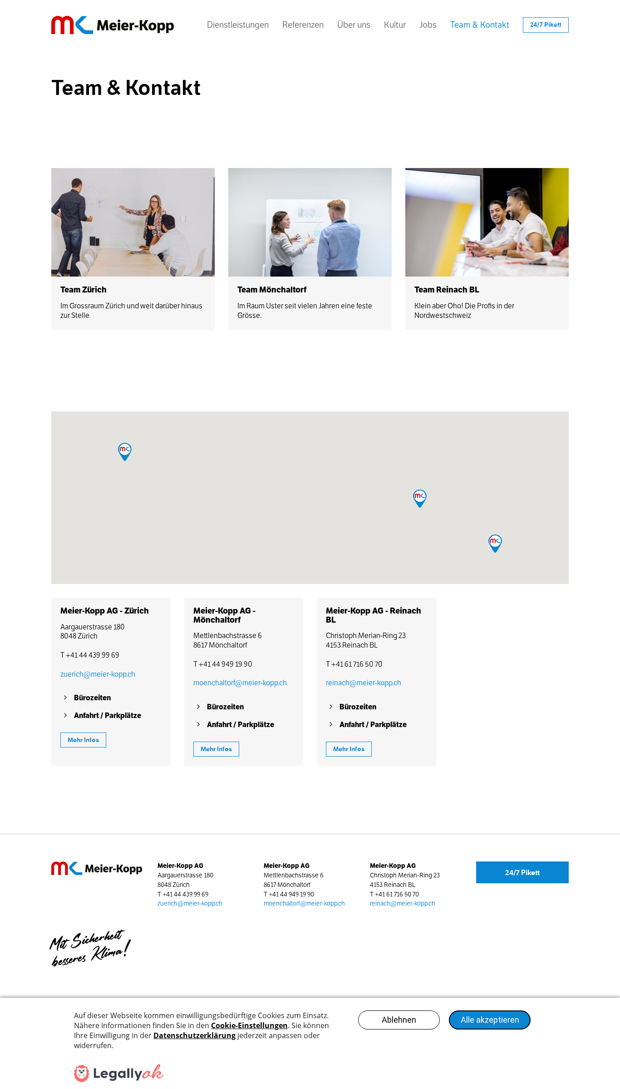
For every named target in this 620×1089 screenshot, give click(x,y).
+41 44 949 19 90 (291, 894)
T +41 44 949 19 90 (222, 664)
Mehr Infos (83, 740)
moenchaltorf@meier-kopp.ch (240, 682)
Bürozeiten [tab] (92, 697)
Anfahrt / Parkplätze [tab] (107, 715)
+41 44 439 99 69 (185, 894)
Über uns (353, 25)
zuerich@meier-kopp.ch (97, 674)
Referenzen (303, 25)
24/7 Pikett (522, 872)
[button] (420, 499)
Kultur (395, 25)
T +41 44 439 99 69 (89, 655)
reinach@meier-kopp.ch (363, 682)
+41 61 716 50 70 (397, 894)
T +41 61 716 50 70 (354, 664)
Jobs (428, 25)
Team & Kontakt (479, 28)
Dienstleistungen (238, 25)
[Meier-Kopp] (117, 25)
